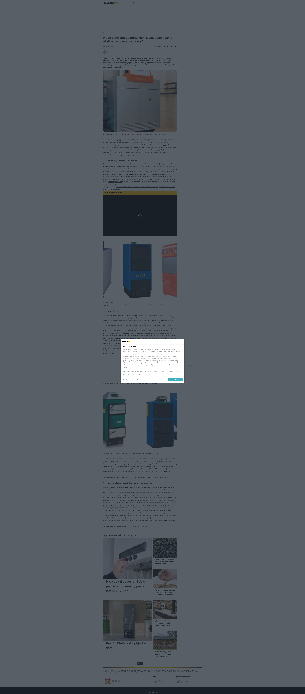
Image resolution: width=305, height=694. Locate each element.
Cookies (133, 374)
